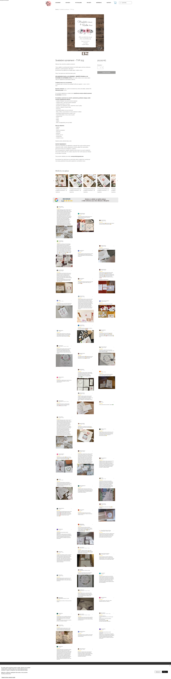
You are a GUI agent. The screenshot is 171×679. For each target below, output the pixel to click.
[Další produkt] (117, 180)
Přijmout (165, 672)
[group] (85, 185)
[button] (58, 2)
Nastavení (158, 672)
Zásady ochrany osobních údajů (8, 677)
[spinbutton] (100, 67)
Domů (57, 9)
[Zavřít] (170, 666)
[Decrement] (98, 67)
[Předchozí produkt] (53, 180)
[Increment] (102, 67)
